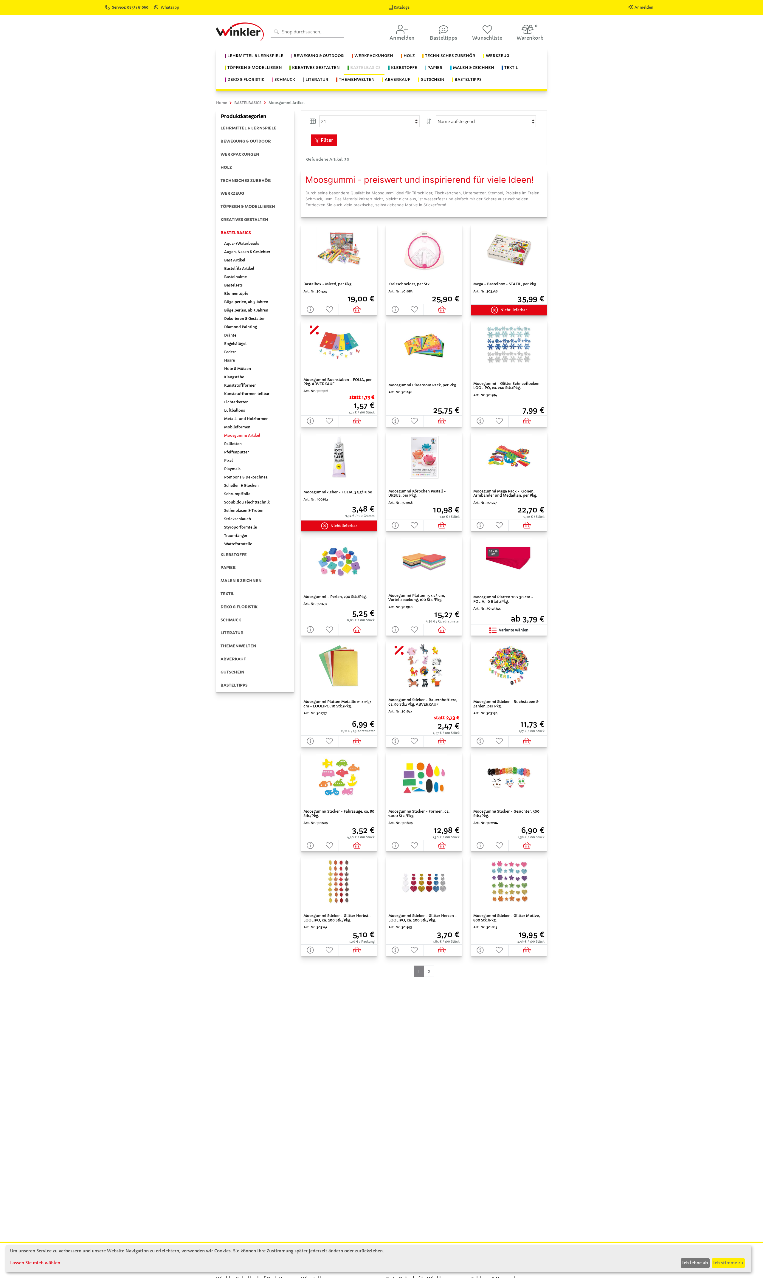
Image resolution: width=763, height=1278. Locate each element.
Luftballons (234, 410)
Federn (230, 352)
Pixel (228, 460)
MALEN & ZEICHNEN (241, 580)
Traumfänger (235, 535)
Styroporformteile (240, 527)
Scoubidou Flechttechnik (247, 502)
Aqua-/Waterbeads (241, 243)
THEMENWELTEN (238, 645)
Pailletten (233, 444)
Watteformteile (238, 544)
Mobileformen (237, 427)
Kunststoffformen (240, 385)
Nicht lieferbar (513, 310)
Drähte (230, 335)
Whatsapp (170, 7)
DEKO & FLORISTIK (239, 606)
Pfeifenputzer (236, 452)
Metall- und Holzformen (246, 418)
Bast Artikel (234, 260)
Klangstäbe (234, 377)
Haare (229, 360)
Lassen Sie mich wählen (35, 1262)
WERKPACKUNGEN (240, 154)
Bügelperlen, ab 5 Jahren (246, 310)
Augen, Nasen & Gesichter (247, 252)
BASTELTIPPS (234, 685)
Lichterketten (236, 402)
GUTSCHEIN (232, 672)
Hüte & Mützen (237, 368)
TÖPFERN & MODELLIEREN (248, 206)
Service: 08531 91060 (130, 7)
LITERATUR (232, 632)
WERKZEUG (232, 193)
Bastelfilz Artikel (239, 268)
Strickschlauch (237, 519)
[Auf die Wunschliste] (329, 309)
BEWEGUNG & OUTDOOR (246, 141)
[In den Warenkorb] (358, 309)
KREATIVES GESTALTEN (244, 219)
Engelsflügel (235, 343)
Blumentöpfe (236, 293)
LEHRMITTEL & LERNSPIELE (249, 128)
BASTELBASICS (236, 232)
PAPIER (228, 567)
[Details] (310, 309)
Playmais (232, 469)
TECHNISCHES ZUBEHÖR (246, 180)
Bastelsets (233, 285)
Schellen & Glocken (241, 485)
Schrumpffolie (237, 494)
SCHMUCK (231, 619)
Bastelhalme (235, 277)
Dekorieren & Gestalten (245, 318)
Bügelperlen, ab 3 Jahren (246, 302)
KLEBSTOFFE (234, 554)
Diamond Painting (240, 327)
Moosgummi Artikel (242, 435)
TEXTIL (227, 593)
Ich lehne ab (695, 1262)
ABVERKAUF (233, 659)
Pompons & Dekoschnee (246, 477)
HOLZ (226, 167)
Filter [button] (326, 140)
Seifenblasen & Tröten (243, 510)
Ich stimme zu (728, 1262)
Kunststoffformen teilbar (246, 393)
